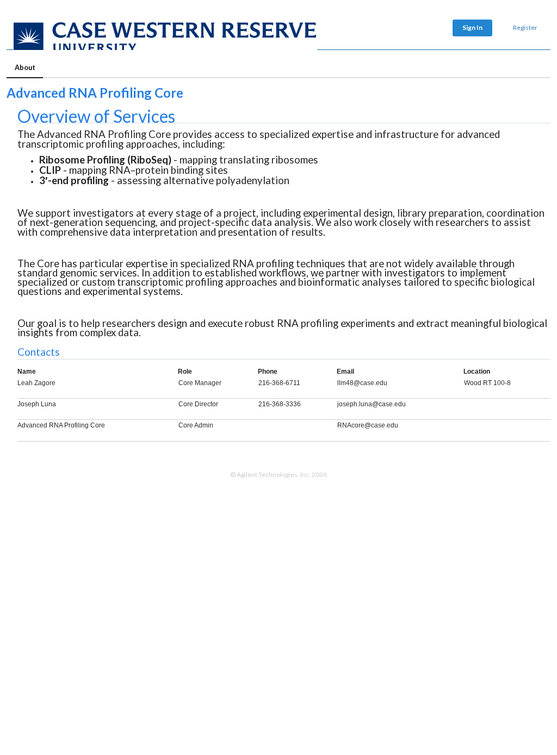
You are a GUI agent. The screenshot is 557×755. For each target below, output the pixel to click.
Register (525, 27)
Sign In (472, 27)
